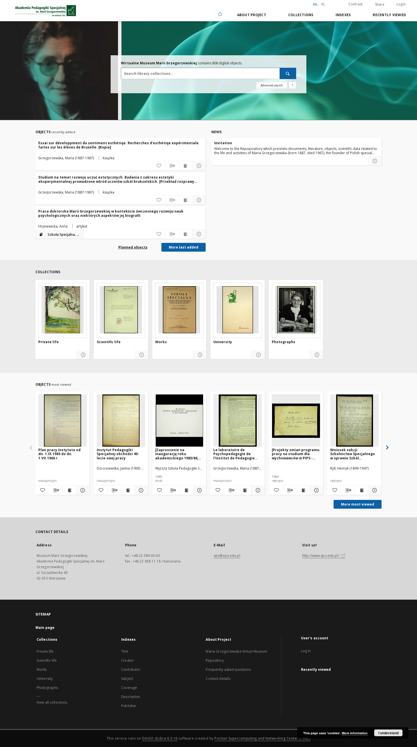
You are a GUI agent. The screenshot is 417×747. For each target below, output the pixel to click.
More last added (183, 247)
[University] (237, 310)
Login (401, 4)
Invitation (223, 143)
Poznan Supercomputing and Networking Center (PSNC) (262, 738)
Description (130, 696)
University (222, 342)
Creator (127, 660)
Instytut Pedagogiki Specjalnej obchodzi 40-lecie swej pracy (118, 453)
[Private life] (62, 310)
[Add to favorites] (158, 165)
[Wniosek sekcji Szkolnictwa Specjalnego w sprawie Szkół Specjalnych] (354, 420)
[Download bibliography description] (172, 165)
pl (323, 4)
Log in (306, 650)
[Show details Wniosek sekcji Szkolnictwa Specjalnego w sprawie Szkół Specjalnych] (374, 490)
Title (124, 651)
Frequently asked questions (228, 669)
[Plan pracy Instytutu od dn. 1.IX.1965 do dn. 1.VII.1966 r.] (63, 420)
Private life (48, 342)
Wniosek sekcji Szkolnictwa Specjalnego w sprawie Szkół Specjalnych (352, 453)
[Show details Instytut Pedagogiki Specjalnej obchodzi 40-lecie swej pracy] (140, 490)
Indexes (343, 14)
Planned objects (133, 247)
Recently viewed (389, 14)
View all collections (52, 702)
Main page (44, 627)
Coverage (129, 687)
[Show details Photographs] (316, 355)
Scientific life (109, 342)
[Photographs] (296, 310)
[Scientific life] (121, 310)
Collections (300, 14)
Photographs (283, 342)
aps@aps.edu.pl (227, 555)
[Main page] (219, 14)
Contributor (130, 669)
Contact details (218, 678)
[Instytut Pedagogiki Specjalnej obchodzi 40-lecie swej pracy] (121, 420)
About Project (251, 14)
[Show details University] (258, 355)
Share (379, 4)
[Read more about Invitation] (375, 160)
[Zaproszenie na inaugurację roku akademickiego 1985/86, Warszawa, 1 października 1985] (178, 453)
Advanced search (272, 85)
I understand (388, 732)
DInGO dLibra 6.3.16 (160, 738)
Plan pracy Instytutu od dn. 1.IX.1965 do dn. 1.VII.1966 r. (59, 453)
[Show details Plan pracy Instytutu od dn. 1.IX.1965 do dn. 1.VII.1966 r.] (82, 490)
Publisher (128, 705)
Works (161, 342)
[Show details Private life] (83, 355)
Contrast (355, 4)
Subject (127, 678)
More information (355, 733)
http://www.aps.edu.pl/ (321, 555)
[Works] (179, 310)
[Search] (288, 73)
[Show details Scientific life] (141, 355)
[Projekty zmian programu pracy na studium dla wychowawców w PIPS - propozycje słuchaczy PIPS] (295, 453)
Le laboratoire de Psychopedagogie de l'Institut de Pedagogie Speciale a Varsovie (234, 453)
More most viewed (357, 504)
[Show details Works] (199, 355)
